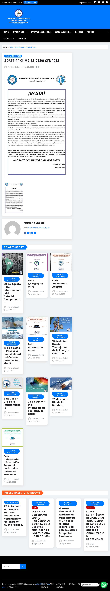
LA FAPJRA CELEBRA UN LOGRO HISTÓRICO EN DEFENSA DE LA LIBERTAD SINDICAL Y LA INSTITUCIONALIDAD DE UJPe (41, 524)
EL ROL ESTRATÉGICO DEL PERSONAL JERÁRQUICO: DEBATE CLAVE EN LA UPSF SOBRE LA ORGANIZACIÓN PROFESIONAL (95, 525)
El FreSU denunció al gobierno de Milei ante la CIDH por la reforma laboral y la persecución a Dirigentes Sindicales (68, 522)
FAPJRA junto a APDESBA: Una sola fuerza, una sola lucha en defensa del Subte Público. (13, 516)
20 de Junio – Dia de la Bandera (61, 402)
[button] (104, 585)
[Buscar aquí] (107, 32)
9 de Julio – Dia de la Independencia (12, 403)
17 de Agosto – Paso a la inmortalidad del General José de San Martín (12, 355)
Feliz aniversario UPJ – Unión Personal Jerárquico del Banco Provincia (11, 465)
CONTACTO (22, 38)
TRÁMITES (8, 38)
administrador (13, 529)
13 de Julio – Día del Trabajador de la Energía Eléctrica (60, 347)
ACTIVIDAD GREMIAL (63, 32)
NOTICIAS (79, 32)
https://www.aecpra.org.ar (39, 227)
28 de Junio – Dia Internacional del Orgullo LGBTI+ (36, 408)
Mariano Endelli (14, 67)
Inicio (6, 32)
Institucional (19, 32)
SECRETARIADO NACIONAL (41, 32)
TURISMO (90, 32)
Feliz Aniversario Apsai (35, 347)
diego (92, 544)
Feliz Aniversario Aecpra (59, 283)
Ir (23, 566)
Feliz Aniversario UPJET (35, 283)
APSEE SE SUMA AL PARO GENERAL (23, 47)
